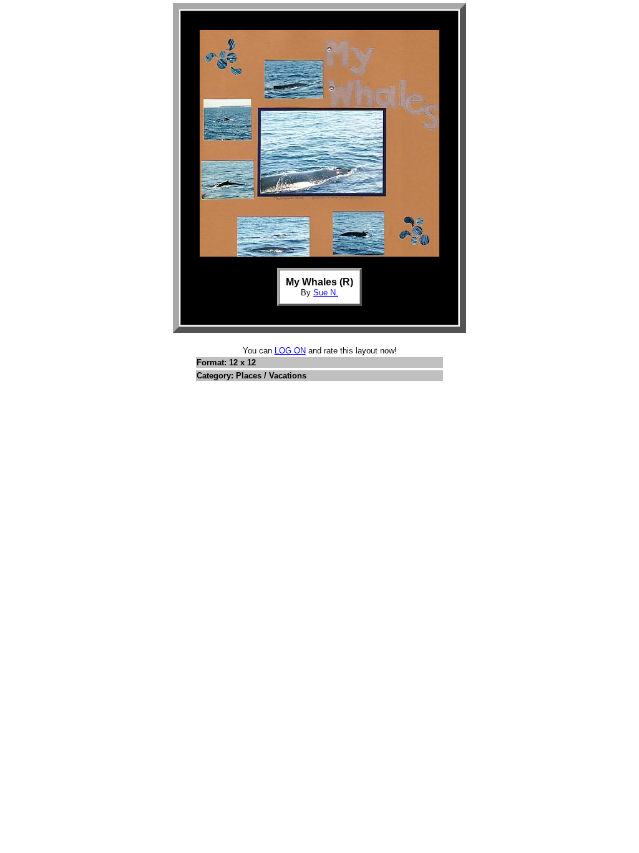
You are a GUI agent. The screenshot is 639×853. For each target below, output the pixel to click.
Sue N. (325, 292)
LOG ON (290, 350)
